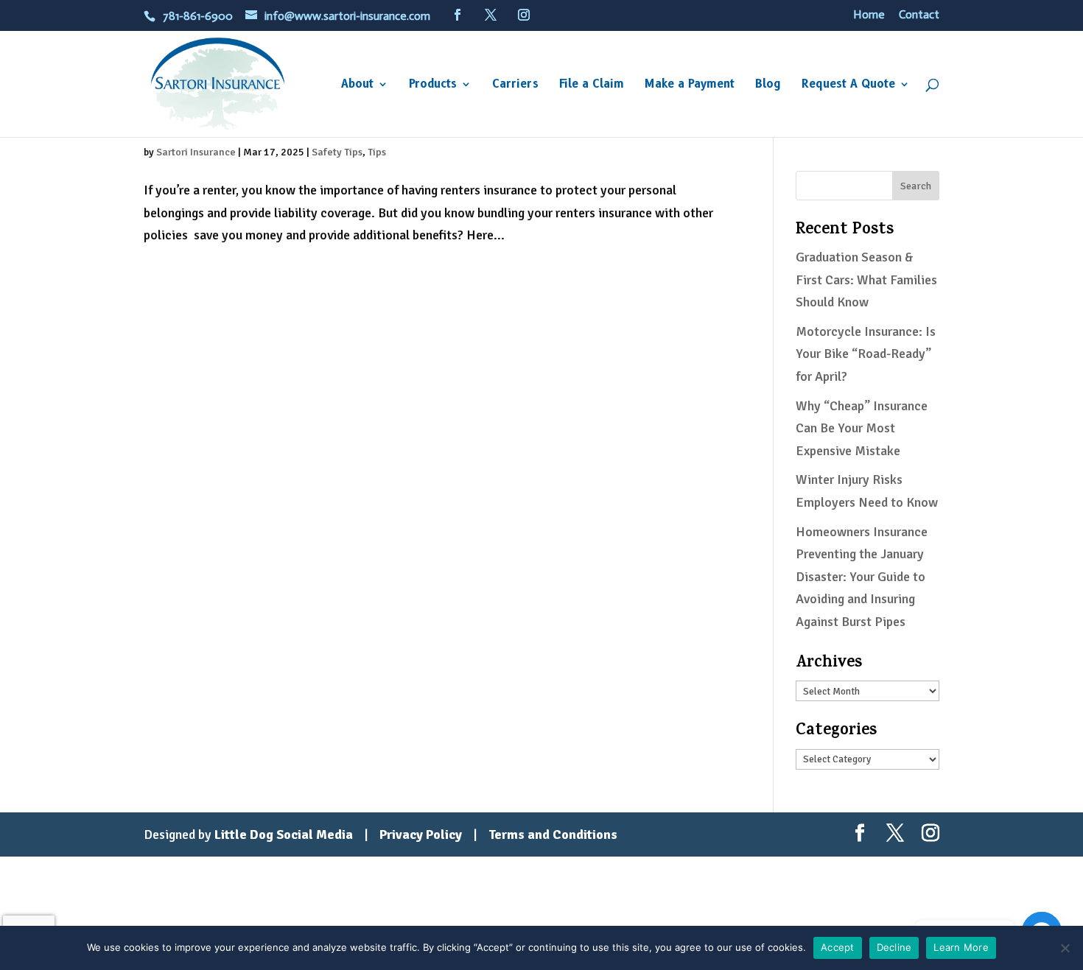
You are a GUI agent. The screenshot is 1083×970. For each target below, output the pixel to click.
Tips (377, 152)
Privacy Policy (420, 834)
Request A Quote (848, 85)
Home (869, 15)
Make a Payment (690, 85)
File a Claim (591, 85)
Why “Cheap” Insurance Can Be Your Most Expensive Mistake (862, 428)
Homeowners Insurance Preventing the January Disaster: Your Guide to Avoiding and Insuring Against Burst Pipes (862, 577)
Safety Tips (337, 152)
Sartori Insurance (196, 152)
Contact (919, 15)
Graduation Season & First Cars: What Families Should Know (866, 279)
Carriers (515, 85)
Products (433, 85)
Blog (768, 85)
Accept (838, 947)
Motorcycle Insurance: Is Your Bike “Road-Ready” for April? (866, 353)
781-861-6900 (198, 16)
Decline (894, 947)
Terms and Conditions (552, 834)
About (357, 85)
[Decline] (1064, 948)
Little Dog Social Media (283, 834)
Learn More (961, 947)
